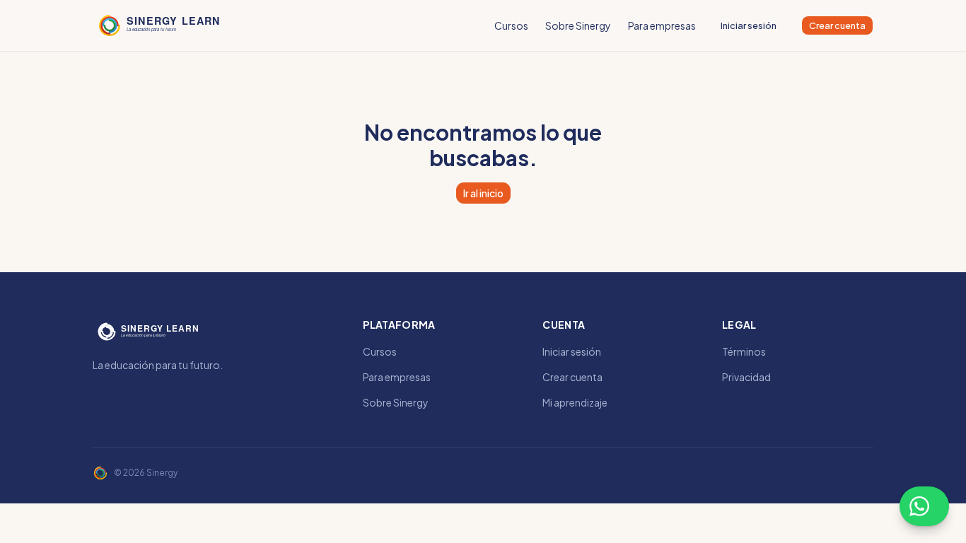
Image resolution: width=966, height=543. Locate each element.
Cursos (511, 25)
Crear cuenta (837, 25)
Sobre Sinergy (578, 25)
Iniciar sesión (748, 25)
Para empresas (662, 25)
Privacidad (746, 376)
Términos (744, 351)
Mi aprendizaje (574, 402)
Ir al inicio (483, 193)
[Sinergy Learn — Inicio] (160, 25)
